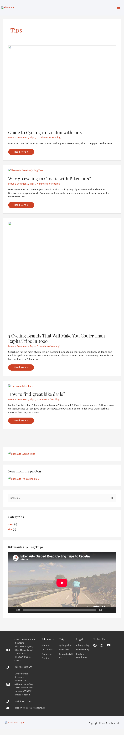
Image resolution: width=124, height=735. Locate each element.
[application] (62, 582)
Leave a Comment (17, 137)
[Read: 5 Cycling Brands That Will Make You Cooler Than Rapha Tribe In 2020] (62, 275)
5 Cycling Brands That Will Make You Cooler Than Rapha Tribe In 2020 (56, 338)
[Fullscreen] (112, 609)
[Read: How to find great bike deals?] (20, 386)
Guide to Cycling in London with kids (45, 132)
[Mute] (106, 609)
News (11, 524)
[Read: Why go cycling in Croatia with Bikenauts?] (26, 170)
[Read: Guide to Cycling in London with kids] (62, 85)
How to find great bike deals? (36, 394)
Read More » (21, 151)
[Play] (12, 609)
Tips (32, 137)
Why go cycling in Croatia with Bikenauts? (49, 178)
